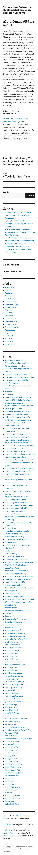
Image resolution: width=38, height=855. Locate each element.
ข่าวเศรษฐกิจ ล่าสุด (12, 650)
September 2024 (11, 327)
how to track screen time (15, 511)
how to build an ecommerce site (18, 437)
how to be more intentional (16, 434)
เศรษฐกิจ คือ (9, 778)
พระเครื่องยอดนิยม (11, 693)
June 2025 (9, 313)
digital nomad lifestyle (14, 403)
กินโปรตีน (8, 613)
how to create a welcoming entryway (19, 446)
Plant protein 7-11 (12, 554)
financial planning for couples (17, 414)
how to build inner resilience (16, 443)
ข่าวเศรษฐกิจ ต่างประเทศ (14, 648)
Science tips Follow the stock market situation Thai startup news (17, 10)
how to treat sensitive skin (15, 514)
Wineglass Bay (11, 605)
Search (6, 192)
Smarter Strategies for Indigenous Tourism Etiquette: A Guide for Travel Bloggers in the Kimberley (20, 241)
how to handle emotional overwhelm (20, 454)
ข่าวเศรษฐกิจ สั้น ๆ (11, 653)
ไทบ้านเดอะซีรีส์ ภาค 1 (13, 798)
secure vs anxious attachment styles (19, 562)
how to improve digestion (15, 457)
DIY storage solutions (13, 409)
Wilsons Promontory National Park (19, 602)
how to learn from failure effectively (19, 468)
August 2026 (10, 287)
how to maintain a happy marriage (19, 471)
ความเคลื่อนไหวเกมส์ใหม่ (14, 676)
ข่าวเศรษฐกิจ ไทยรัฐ (12, 659)
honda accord (8, 824)
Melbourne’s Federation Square (17, 545)
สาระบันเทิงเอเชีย (11, 736)
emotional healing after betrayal (18, 411)
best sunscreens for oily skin (16, 380)
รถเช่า (7, 716)
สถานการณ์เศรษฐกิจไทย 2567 (16, 727)
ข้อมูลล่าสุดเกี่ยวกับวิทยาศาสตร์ (16, 619)
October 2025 (10, 307)
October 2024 (10, 324)
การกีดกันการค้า (11, 608)
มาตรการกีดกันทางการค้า (14, 699)
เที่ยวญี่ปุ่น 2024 (10, 756)
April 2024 (9, 341)
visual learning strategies (15, 596)
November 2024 (11, 321)
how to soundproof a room (15, 500)
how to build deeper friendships (17, 440)
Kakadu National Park (13, 534)
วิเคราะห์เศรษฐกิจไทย (13, 722)
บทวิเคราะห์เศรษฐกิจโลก (14, 685)
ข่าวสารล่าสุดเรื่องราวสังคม (15, 636)
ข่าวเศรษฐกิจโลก (11, 670)
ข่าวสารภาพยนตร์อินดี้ (13, 631)
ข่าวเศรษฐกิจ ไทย (11, 656)
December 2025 (11, 301)
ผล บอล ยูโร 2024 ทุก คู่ (13, 687)
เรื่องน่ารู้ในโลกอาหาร (13, 767)
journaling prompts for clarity (17, 531)
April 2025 (9, 316)
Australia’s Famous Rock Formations (20, 377)
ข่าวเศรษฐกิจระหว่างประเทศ (15, 665)
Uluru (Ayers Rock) (12, 594)
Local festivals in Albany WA (16, 539)
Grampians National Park (15, 423)
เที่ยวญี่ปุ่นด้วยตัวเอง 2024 (14, 759)
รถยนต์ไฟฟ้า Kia (11, 707)
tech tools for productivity (15, 574)
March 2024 (10, 344)
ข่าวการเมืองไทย (11, 628)
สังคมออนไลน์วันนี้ (11, 733)
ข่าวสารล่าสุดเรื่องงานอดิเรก (15, 633)
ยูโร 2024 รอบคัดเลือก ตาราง (15, 702)
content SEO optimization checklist (19, 400)
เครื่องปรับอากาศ (11, 750)
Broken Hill (9, 392)
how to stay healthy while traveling (19, 505)
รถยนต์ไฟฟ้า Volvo (12, 713)
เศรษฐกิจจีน (9, 781)
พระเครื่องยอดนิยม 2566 (14, 696)
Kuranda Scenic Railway (14, 537)
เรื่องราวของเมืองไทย (12, 770)
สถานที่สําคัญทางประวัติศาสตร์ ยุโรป (18, 730)
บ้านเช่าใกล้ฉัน (8, 836)
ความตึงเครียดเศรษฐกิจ (13, 673)
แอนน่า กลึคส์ (8, 833)
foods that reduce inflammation (18, 420)
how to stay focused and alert (16, 502)
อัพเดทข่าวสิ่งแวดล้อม (13, 744)
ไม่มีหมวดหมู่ (9, 801)
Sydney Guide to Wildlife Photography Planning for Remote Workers (19, 224)
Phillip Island (10, 551)
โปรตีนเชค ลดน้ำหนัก (12, 796)
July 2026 (9, 290)
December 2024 (11, 319)
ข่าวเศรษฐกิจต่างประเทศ (13, 662)
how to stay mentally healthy (16, 508)
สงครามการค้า (10, 724)
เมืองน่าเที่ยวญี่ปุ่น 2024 (13, 764)
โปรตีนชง (8, 793)
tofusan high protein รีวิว (15, 582)
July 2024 (8, 333)
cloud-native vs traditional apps (18, 397)
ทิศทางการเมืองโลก (12, 679)
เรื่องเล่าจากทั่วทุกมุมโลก (14, 773)
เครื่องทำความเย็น (11, 747)
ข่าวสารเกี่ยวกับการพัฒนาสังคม (16, 639)
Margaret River (11, 542)
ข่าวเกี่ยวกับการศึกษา (12, 645)
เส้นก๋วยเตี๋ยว (7, 830)
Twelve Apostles (11, 591)
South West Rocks (12, 568)
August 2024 (10, 330)
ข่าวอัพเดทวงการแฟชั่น (13, 642)
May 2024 (9, 338)
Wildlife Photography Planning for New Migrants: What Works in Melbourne (19, 215)
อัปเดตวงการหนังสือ (12, 741)
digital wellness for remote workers (19, 406)
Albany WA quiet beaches (15, 366)
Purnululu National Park (14, 557)
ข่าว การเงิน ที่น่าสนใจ (13, 625)
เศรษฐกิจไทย (9, 784)
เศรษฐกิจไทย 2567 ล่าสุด (14, 787)
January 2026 (10, 299)
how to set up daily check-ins (17, 497)
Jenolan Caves (10, 528)
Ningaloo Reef (10, 548)
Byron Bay (9, 394)
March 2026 (10, 296)
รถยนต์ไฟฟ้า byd (11, 704)
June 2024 (9, 336)
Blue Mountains (11, 383)
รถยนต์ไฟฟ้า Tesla (12, 710)
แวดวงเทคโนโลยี (11, 790)
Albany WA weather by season (17, 374)
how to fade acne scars (14, 448)
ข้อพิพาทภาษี (9, 616)
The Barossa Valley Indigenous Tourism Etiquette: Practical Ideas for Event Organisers (20, 232)
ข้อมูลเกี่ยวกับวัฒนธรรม (13, 622)
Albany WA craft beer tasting (16, 363)
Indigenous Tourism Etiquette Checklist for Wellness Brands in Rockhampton (18, 249)
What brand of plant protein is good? (20, 599)
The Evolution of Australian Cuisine (19, 576)
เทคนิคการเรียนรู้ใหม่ (12, 753)
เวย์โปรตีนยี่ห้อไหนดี (12, 776)
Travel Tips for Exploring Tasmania (19, 588)
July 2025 (8, 310)
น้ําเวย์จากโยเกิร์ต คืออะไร (14, 682)
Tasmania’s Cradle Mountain (16, 571)
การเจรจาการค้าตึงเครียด (14, 611)
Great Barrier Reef (12, 426)
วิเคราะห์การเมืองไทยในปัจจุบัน (16, 719)
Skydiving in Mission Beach (16, 565)
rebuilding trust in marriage (16, 559)
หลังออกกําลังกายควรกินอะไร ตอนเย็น (18, 739)
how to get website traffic (15, 451)
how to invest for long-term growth (19, 460)
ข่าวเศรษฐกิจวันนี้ (11, 668)
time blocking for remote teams (18, 579)
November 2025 (11, 304)
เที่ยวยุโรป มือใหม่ (11, 761)
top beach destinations (14, 585)
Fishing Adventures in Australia (17, 417)
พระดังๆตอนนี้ (10, 690)
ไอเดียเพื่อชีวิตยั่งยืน (12, 804)
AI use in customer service (15, 360)
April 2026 (9, 293)
